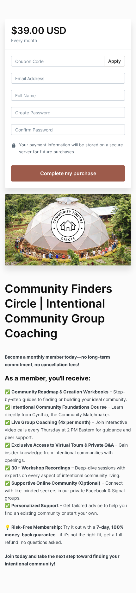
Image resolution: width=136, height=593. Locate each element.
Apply (114, 61)
